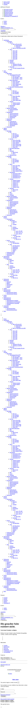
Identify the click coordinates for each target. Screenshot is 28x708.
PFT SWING (16, 93)
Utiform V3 (15, 185)
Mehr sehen (15, 679)
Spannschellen (13, 116)
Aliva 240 (15, 50)
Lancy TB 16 (19, 233)
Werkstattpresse (7, 299)
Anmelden (3, 612)
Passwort (3, 691)
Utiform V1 (15, 183)
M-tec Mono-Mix (17, 100)
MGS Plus (18, 236)
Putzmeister (12, 105)
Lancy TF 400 (19, 231)
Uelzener (12, 107)
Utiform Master (16, 104)
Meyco (11, 42)
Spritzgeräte (9, 119)
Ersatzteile (9, 88)
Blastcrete (12, 66)
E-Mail (2, 689)
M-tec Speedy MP (17, 145)
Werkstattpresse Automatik (13, 303)
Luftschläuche (13, 121)
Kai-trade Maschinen (14, 148)
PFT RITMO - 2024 (17, 77)
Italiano (10, 15)
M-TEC (11, 139)
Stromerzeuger (13, 155)
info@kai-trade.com (5, 664)
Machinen (9, 131)
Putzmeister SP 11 (17, 176)
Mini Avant (15, 152)
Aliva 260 (15, 54)
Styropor (9, 285)
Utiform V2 (15, 184)
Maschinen (9, 73)
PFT (11, 89)
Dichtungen (12, 117)
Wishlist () (3, 26)
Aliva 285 (15, 58)
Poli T (14, 153)
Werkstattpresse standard (12, 300)
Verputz (5, 72)
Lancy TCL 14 (19, 232)
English (10, 10)
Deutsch (11, 13)
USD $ (5, 24)
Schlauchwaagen (11, 252)
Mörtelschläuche (13, 123)
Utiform (11, 101)
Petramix (12, 60)
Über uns (6, 648)
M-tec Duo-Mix (16, 81)
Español (11, 9)
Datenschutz (6, 646)
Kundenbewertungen (14, 669)
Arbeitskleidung (10, 253)
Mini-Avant (15, 189)
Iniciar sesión (7, 1)
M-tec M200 (15, 85)
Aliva (11, 49)
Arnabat (11, 61)
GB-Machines (16, 243)
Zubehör (9, 304)
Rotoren (11, 111)
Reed (11, 69)
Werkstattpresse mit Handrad (13, 301)
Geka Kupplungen (14, 113)
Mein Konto (6, 3)
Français (11, 12)
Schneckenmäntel (14, 109)
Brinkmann (15, 248)
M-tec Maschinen (14, 80)
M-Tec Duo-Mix (16, 140)
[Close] (1, 315)
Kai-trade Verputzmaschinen (16, 86)
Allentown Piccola (17, 64)
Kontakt (5, 4)
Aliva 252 (15, 53)
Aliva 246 (15, 52)
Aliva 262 (15, 56)
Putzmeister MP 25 (17, 173)
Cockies (5, 645)
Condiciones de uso (8, 650)
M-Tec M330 (16, 82)
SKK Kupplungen (14, 115)
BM (10, 149)
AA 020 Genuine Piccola (18, 68)
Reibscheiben (19, 45)
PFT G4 (14, 90)
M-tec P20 (15, 147)
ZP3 (14, 163)
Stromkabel (12, 125)
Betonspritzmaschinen (12, 309)
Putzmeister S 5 (16, 175)
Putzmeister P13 (16, 177)
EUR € (5, 21)
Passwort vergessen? (5, 694)
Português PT (14, 16)
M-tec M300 (15, 98)
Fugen (5, 296)
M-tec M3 (15, 97)
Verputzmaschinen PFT (15, 74)
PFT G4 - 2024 (16, 76)
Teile (11, 225)
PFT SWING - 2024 (17, 78)
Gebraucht (6, 307)
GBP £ (5, 22)
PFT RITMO (16, 92)
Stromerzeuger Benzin (12, 293)
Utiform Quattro (16, 102)
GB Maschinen (16, 245)
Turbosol (12, 151)
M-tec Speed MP (17, 141)
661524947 (3, 662)
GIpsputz (9, 281)
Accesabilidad (7, 652)
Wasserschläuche (14, 124)
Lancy (11, 193)
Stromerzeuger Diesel (12, 292)
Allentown (12, 62)
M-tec (11, 94)
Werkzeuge (9, 127)
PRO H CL (18, 239)
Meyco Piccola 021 (17, 44)
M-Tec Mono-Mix (17, 84)
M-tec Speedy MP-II (17, 171)
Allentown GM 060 (17, 65)
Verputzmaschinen (11, 308)
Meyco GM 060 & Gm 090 (19, 48)
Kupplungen (9, 112)
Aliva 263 (15, 57)
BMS (14, 251)
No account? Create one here (7, 699)
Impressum (6, 649)
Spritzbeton (9, 41)
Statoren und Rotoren (12, 108)
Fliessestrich (9, 219)
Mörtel (5, 129)
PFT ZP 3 (15, 137)
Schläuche (18, 46)
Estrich (5, 217)
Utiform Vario (16, 187)
